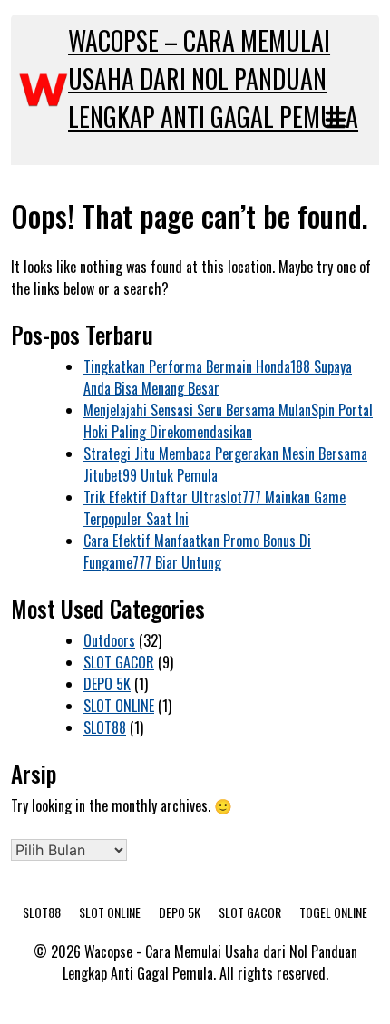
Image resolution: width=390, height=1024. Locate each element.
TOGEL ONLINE (333, 912)
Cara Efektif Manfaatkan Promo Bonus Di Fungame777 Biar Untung (197, 551)
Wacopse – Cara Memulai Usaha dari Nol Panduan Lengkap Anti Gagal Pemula (213, 78)
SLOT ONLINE (118, 706)
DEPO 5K (107, 684)
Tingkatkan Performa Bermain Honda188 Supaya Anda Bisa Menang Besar (217, 377)
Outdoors (109, 640)
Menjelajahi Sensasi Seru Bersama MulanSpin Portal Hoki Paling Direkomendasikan (228, 421)
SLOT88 (104, 727)
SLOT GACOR (118, 662)
